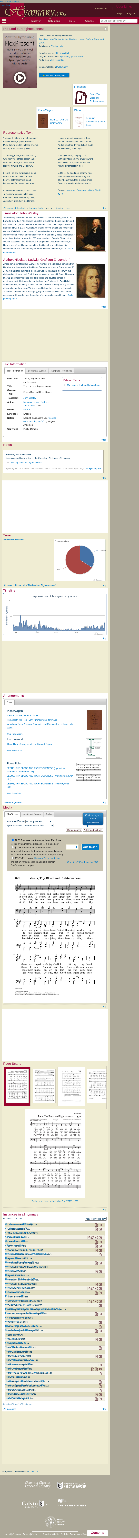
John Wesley (29, 398)
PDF (57, 53)
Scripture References (61, 370)
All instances (10, 1409)
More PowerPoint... (15, 793)
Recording (60, 60)
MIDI (52, 60)
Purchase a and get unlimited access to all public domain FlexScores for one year (35, 862)
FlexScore (80, 86)
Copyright (16, 1534)
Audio (49, 814)
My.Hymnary (62, 67)
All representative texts (15, 208)
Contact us (33, 1471)
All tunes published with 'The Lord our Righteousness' (30, 585)
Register (131, 13)
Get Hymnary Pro (93, 468)
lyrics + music (77, 56)
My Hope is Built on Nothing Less (83, 385)
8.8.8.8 (26, 409)
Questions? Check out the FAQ (82, 862)
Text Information (15, 370)
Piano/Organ (45, 110)
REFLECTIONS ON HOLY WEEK (23, 715)
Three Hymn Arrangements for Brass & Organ (29, 744)
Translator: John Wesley (50, 39)
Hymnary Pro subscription (46, 858)
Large (67, 208)
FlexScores (12, 814)
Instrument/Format (16, 821)
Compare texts (35, 208)
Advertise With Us (51, 1534)
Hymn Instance (14, 825)
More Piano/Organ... (15, 734)
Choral (78, 110)
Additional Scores (32, 814)
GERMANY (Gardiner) (14, 539)
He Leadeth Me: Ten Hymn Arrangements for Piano (32, 720)
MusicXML (65, 53)
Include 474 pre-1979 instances (17, 1404)
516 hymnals (57, 46)
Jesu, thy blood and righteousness (26, 462)
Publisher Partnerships (71, 1534)
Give (85, 1534)
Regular (59, 208)
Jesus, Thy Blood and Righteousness (97, 97)
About (8, 1534)
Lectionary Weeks (37, 370)
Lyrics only (65, 56)
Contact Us (36, 1534)
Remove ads (101, 8)
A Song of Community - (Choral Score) (95, 121)
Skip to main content (9, 2)
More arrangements (13, 802)
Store (72, 21)
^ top (104, 208)
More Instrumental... (15, 750)
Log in (120, 13)
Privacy (26, 1534)
